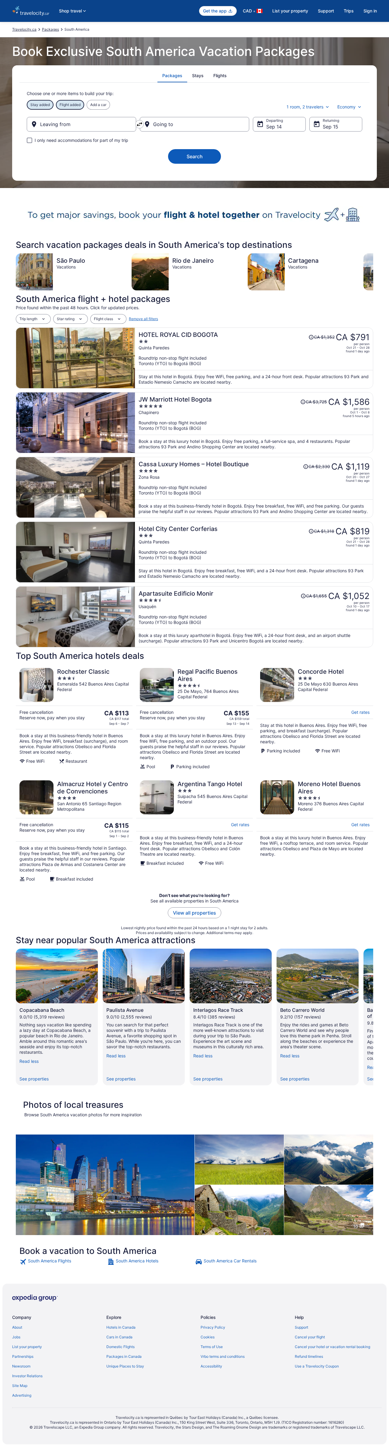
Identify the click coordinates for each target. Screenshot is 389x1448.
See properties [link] (34, 1078)
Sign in (370, 10)
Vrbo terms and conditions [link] (223, 1356)
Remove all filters (143, 319)
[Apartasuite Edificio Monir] (254, 616)
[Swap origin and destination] (139, 124)
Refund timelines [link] (309, 1356)
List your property (290, 10)
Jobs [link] (16, 1337)
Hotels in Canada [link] (121, 1327)
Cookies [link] (208, 1337)
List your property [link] (27, 1346)
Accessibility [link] (211, 1366)
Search (195, 156)
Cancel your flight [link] (310, 1337)
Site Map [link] (19, 1385)
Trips (349, 10)
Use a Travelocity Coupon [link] (317, 1366)
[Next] (373, 1017)
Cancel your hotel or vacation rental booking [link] (332, 1346)
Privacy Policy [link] (213, 1327)
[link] (62, 1261)
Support (326, 10)
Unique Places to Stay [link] (125, 1366)
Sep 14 (274, 127)
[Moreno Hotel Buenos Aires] (314, 831)
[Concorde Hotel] (314, 718)
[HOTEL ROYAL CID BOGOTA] (254, 358)
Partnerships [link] (22, 1356)
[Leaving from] (81, 124)
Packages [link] (50, 29)
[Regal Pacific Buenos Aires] (194, 718)
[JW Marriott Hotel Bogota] (254, 422)
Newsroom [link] (21, 1366)
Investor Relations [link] (27, 1376)
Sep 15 (330, 127)
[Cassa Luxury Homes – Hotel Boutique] (254, 487)
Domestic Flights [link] (120, 1346)
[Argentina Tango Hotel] (194, 831)
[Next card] (373, 272)
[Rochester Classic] (74, 718)
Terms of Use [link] (212, 1346)
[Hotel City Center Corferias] (254, 552)
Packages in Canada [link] (124, 1356)
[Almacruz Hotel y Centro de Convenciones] (74, 831)
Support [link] (301, 1327)
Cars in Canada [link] (119, 1337)
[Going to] (194, 124)
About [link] (17, 1327)
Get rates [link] (360, 712)
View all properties (194, 913)
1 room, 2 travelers (305, 106)
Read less (29, 1061)
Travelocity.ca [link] (24, 29)
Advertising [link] (21, 1395)
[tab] (172, 75)
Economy (346, 106)
